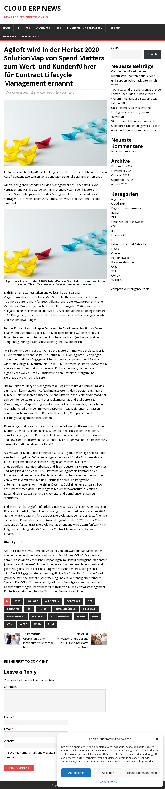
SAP (58, 28)
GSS (114, 226)
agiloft (32, 601)
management (16, 616)
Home (6, 28)
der (90, 601)
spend (81, 616)
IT (18, 28)
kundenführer (65, 609)
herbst (43, 609)
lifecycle (89, 609)
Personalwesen (121, 258)
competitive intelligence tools (130, 289)
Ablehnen (108, 772)
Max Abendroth (43, 92)
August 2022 (119, 184)
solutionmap (60, 616)
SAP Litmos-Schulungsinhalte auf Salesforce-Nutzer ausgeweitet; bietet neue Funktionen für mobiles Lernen (135, 125)
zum (51, 624)
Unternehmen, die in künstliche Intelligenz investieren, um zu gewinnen (131, 112)
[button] (157, 739)
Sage (114, 267)
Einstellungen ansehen (142, 772)
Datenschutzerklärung (19, 36)
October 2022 (120, 175)
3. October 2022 (19, 92)
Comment (10, 687)
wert (23, 624)
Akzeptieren (76, 772)
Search (115, 47)
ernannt (13, 609)
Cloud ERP (43, 28)
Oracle (115, 253)
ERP (27, 28)
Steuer (115, 276)
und (95, 616)
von (10, 624)
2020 (17, 601)
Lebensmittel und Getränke (128, 244)
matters (38, 616)
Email (8, 729)
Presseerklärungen (123, 262)
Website (9, 741)
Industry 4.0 (118, 235)
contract (73, 601)
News (63, 92)
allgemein (52, 601)
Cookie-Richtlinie (108, 782)
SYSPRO (116, 280)
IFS (113, 231)
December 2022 (121, 166)
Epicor (115, 213)
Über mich (115, 28)
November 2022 (121, 171)
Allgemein (117, 199)
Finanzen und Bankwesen (84, 28)
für (29, 609)
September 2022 (122, 180)
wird (37, 624)
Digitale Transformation (126, 208)
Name (8, 717)
